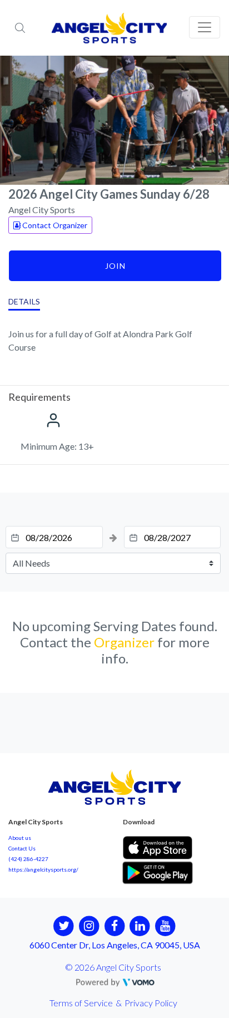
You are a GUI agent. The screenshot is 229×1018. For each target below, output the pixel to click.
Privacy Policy (151, 1002)
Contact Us (22, 848)
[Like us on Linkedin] (140, 925)
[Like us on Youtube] (165, 925)
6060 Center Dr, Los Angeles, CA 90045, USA (114, 945)
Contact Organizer (54, 225)
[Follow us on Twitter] (64, 925)
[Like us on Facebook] (115, 925)
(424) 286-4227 (28, 858)
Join (115, 266)
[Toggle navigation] (204, 27)
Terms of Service (81, 1002)
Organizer (124, 642)
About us (19, 837)
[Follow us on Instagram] (89, 925)
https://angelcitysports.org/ (43, 869)
